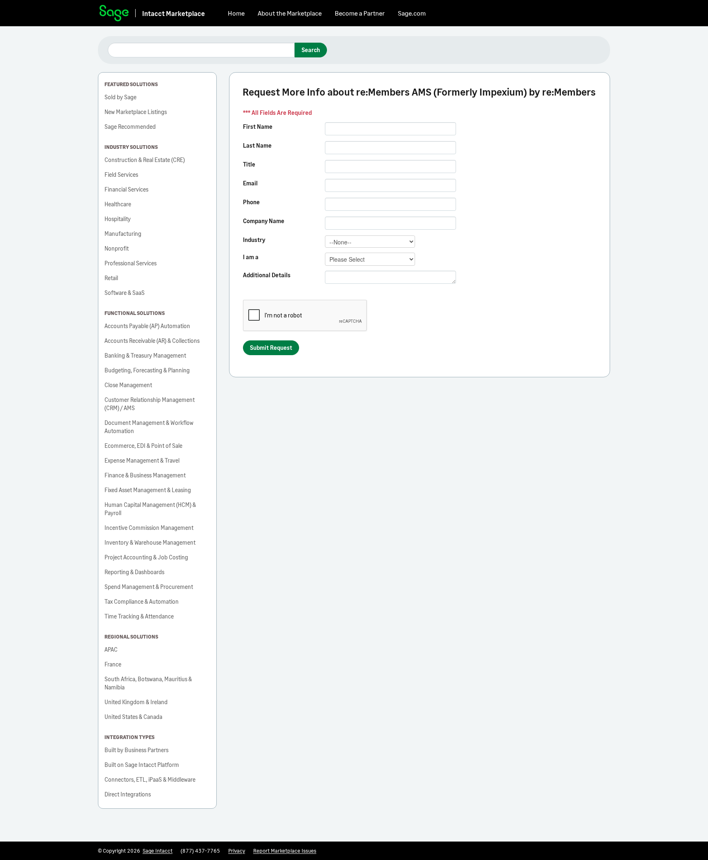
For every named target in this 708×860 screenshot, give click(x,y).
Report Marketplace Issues (284, 850)
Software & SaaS (124, 292)
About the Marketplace (290, 13)
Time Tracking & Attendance (139, 616)
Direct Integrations (127, 794)
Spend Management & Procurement (148, 586)
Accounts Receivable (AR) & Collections (152, 340)
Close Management (128, 384)
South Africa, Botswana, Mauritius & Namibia (148, 683)
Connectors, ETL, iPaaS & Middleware (149, 779)
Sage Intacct (157, 850)
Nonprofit (116, 248)
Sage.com (412, 13)
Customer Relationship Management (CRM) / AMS (149, 403)
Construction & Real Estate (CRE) (144, 159)
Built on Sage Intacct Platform (141, 764)
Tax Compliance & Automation (141, 601)
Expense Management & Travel (141, 460)
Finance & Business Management (145, 475)
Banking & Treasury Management (145, 355)
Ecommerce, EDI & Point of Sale (143, 445)
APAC (111, 649)
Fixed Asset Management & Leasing (147, 489)
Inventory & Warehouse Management (149, 542)
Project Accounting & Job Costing (146, 557)
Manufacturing (122, 233)
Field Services (121, 174)
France (112, 664)
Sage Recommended (130, 126)
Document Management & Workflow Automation (148, 426)
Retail (111, 277)
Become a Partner (360, 13)
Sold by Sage (120, 97)
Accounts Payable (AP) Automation (147, 325)
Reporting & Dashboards (134, 571)
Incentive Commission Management (148, 527)
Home (236, 13)
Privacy (236, 850)
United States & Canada (133, 716)
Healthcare (117, 204)
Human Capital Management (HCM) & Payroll (150, 508)
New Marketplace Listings (135, 111)
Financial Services (126, 189)
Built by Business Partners (136, 749)
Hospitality (117, 218)
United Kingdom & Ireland (136, 701)
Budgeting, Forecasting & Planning (147, 370)
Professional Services (130, 263)
